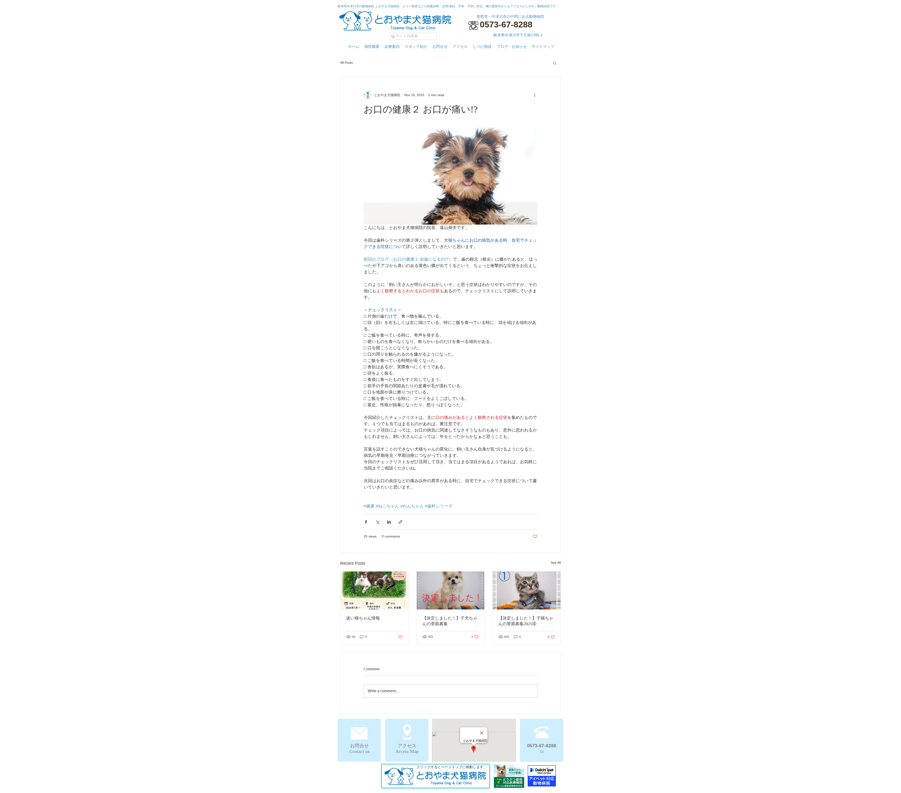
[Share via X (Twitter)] (377, 522)
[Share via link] (400, 522)
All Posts (346, 62)
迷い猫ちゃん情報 (363, 618)
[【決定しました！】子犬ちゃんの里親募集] (451, 590)
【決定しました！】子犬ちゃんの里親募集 (449, 621)
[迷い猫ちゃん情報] (374, 590)
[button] (555, 63)
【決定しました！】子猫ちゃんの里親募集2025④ (525, 621)
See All (556, 562)
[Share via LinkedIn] (389, 522)
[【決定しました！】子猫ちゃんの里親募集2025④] (527, 590)
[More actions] (534, 95)
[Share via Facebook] (366, 522)
